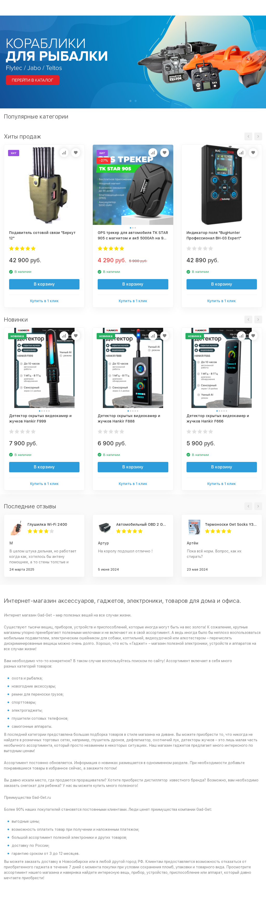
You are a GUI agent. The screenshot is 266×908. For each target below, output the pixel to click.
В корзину (44, 284)
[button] (130, 101)
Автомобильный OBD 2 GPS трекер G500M (142, 524)
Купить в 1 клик (44, 301)
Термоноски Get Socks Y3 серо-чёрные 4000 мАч (231, 524)
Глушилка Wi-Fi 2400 (47, 524)
